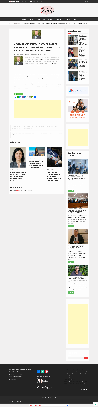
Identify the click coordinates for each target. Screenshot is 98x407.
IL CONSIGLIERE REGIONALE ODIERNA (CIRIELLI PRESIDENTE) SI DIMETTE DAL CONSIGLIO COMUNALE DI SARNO (77, 279)
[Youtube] (88, 2)
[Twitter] (85, 2)
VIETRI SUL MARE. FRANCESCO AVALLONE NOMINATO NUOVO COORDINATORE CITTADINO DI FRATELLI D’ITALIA (54, 176)
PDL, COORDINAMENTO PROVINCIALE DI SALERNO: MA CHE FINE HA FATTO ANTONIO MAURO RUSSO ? (37, 134)
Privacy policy (12, 379)
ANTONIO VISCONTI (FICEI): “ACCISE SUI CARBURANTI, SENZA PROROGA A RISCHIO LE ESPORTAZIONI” (83, 40)
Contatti (75, 19)
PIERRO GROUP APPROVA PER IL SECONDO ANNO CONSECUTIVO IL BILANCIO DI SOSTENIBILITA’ (83, 63)
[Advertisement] (37, 109)
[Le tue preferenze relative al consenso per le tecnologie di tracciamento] (95, 404)
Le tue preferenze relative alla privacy (55, 405)
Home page (23, 19)
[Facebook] (83, 2)
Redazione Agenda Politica (31, 54)
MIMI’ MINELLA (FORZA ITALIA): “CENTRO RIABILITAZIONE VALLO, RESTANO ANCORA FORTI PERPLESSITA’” (76, 247)
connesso (18, 190)
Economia (59, 19)
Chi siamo (32, 19)
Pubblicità (67, 19)
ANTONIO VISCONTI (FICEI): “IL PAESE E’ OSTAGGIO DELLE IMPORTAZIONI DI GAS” (83, 75)
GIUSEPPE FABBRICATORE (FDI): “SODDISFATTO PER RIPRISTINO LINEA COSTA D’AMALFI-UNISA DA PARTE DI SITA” (76, 177)
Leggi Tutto (71, 190)
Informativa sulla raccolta (36, 405)
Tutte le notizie (41, 19)
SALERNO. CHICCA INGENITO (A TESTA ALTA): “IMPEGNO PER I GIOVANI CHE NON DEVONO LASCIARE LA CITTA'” (18, 176)
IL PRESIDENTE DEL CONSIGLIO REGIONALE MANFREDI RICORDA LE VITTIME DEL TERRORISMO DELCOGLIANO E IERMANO (77, 211)
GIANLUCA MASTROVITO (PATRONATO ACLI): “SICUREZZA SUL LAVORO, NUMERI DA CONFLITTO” (83, 52)
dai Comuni (50, 19)
